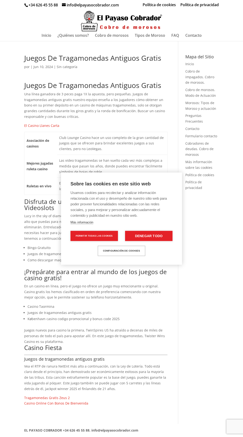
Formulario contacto (201, 136)
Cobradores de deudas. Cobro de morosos (199, 149)
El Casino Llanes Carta (41, 125)
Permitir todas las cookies (94, 236)
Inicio (46, 36)
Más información (81, 222)
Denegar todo (149, 236)
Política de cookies (159, 5)
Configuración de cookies (121, 250)
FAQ (175, 36)
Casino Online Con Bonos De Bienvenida (56, 403)
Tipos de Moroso (150, 36)
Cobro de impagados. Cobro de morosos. (199, 77)
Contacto (193, 36)
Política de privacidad (199, 5)
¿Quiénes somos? (73, 36)
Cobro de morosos (112, 36)
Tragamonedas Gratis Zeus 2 (47, 398)
